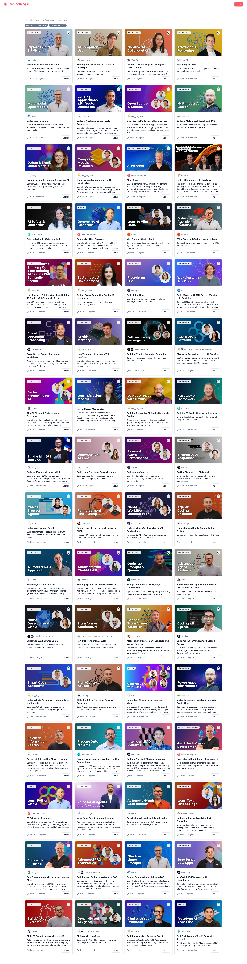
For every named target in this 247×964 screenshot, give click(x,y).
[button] (68, 33)
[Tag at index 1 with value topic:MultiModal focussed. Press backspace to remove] (64, 25)
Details (66, 79)
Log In (238, 4)
